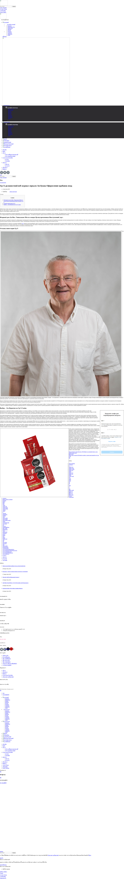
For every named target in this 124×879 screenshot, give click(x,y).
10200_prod (71, 468)
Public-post (5, 538)
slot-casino (5, 542)
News (4, 530)
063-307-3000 (3, 639)
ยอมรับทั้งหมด (3, 864)
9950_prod (71, 494)
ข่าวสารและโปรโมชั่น (8, 675)
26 (69, 483)
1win (70, 478)
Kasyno (4, 526)
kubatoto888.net (6, 527)
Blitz (4, 503)
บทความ (7, 164)
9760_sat (71, 491)
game (4, 516)
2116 (70, 480)
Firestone (9, 31)
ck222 (4, 511)
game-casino (5, 518)
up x (23, 223)
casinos (4, 509)
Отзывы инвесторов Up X (9, 203)
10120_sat (71, 467)
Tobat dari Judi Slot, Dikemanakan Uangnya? (11, 577)
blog (3, 504)
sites (3, 540)
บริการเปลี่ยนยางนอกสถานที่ (11, 154)
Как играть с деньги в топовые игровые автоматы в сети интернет (15, 571)
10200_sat (71, 470)
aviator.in (4, 498)
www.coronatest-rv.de (7, 551)
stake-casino (5, 545)
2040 (70, 479)
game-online (5, 519)
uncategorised (5, 547)
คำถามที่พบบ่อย (6, 657)
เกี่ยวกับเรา (5, 672)
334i (70, 485)
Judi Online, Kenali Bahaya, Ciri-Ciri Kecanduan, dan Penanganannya (15, 582)
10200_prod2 (71, 469)
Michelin (9, 29)
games (4, 521)
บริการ (4, 670)
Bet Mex (4, 500)
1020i (70, 471)
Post (3, 536)
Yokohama (10, 34)
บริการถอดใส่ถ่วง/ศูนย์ (10, 156)
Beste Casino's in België (7, 499)
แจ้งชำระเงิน (5, 655)
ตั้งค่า (90, 855)
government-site (6, 522)
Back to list (71, 454)
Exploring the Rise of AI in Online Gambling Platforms (13, 588)
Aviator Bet (71, 497)
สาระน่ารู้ (7, 165)
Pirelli (9, 35)
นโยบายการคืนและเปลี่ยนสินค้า (10, 663)
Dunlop (10, 28)
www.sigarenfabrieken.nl (8, 552)
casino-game (5, 507)
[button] (5, 36)
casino (4, 505)
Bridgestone (11, 27)
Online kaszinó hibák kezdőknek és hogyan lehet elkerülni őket (14, 565)
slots (3, 544)
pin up (4, 534)
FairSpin (4, 513)
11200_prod (71, 476)
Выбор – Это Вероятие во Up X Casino (12, 204)
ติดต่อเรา (5, 673)
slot (3, 541)
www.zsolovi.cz (6, 554)
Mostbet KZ (5, 529)
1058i (70, 475)
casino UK (5, 506)
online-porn (5, 532)
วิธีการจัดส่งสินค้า (7, 662)
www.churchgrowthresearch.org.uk (10, 550)
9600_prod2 (71, 490)
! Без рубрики (72, 463)
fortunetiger (5, 514)
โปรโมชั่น (7, 161)
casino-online (5, 508)
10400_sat (71, 474)
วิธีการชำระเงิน (6, 660)
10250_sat (71, 472)
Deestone (10, 25)
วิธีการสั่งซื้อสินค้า (7, 658)
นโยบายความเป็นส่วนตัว (8, 676)
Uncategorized (3, 182)
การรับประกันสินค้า (7, 665)
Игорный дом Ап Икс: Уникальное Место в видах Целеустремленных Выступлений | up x (13, 201)
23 (69, 482)
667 (69, 489)
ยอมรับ (1, 858)
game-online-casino (7, 520)
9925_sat (71, 493)
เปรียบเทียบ (5, 766)
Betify (4, 501)
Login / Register (6, 768)
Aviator (70, 496)
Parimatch (5, 533)
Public (4, 537)
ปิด (69, 457)
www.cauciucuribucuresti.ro (8, 549)
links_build (5, 528)
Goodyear (10, 32)
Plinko (4, 535)
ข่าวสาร (7, 159)
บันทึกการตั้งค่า (3, 871)
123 (69, 477)
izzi (3, 525)
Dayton (9, 30)
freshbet (4, 515)
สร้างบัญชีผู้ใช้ (3, 782)
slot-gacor (5, 543)
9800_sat (71, 492)
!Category (71, 464)
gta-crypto (5, 523)
